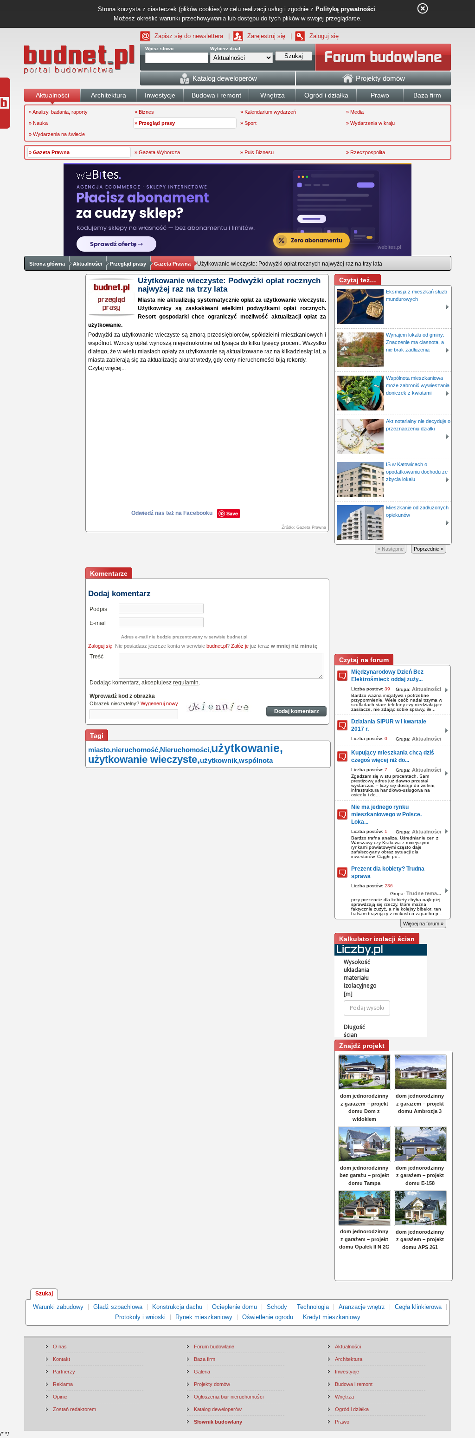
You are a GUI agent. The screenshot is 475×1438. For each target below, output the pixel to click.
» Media (355, 112)
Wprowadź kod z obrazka (122, 696)
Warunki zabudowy (58, 1306)
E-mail (98, 623)
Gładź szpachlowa (117, 1306)
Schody (277, 1306)
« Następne (391, 549)
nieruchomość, (136, 750)
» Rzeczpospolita (365, 152)
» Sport (248, 123)
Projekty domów (212, 1384)
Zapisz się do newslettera (188, 36)
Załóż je (240, 646)
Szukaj (44, 1293)
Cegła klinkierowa (418, 1306)
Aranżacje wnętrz (362, 1306)
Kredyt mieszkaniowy (331, 1317)
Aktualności (87, 264)
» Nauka (38, 123)
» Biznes (144, 112)
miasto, (100, 750)
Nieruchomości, (185, 750)
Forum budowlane (214, 1346)
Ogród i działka (352, 1409)
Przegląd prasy (128, 264)
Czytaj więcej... (107, 368)
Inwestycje (347, 1371)
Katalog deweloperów (218, 1409)
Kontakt (61, 1359)
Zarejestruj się (266, 36)
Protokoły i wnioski (140, 1317)
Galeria (202, 1371)
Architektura (348, 1359)
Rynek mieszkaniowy (203, 1317)
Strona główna (47, 264)
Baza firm (204, 1359)
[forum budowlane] (383, 57)
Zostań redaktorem (74, 1409)
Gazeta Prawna (172, 264)
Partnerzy (64, 1371)
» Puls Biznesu (257, 152)
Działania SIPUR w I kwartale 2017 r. (388, 725)
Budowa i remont (353, 1384)
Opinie (60, 1396)
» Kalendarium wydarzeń (268, 112)
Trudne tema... (423, 893)
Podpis (98, 609)
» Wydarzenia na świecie (57, 134)
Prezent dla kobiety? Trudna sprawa (387, 872)
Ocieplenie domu (234, 1306)
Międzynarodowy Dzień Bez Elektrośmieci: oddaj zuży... (387, 676)
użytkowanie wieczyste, (144, 759)
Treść (96, 656)
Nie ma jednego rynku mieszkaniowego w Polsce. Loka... (386, 814)
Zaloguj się (324, 36)
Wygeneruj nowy (159, 703)
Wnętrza (344, 1396)
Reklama (63, 1384)
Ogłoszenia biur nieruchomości (228, 1396)
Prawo (342, 1422)
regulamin (186, 682)
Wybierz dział (225, 48)
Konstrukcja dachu (177, 1306)
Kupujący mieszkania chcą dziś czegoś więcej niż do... (392, 756)
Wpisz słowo (159, 48)
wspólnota (256, 760)
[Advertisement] (207, 551)
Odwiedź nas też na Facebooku (171, 513)
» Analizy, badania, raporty (58, 112)
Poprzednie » (428, 549)
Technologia (313, 1306)
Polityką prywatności (345, 9)
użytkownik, (219, 760)
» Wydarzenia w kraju (370, 123)
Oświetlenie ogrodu (267, 1317)
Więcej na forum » (423, 923)
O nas (60, 1346)
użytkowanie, (247, 748)
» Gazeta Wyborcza (157, 152)
